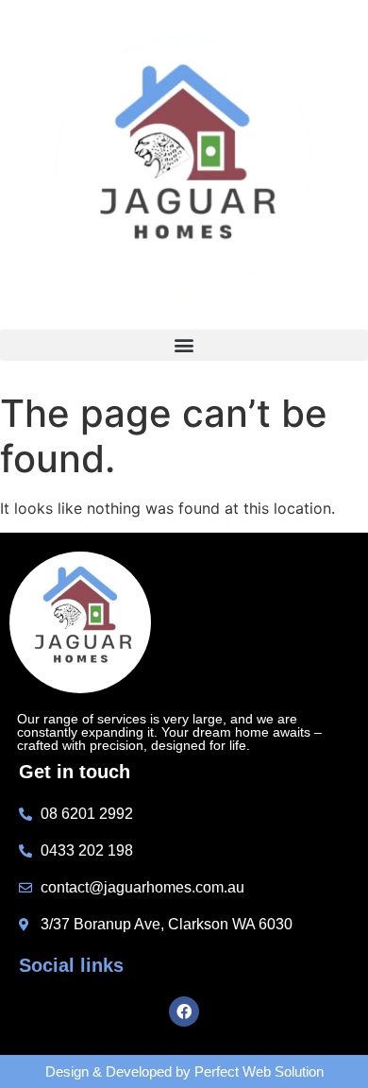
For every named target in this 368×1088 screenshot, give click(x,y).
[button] (184, 345)
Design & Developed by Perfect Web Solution (184, 1071)
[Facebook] (184, 1011)
